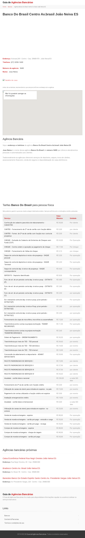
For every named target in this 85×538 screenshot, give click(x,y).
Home (4, 7)
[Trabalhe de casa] (42, 80)
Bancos (10, 7)
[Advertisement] (42, 35)
